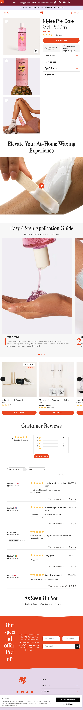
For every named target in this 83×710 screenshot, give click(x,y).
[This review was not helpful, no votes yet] (73, 499)
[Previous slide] (41, 379)
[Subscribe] (77, 646)
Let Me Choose (68, 704)
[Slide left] (2, 379)
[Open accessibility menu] (2, 1)
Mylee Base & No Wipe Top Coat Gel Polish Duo (55, 401)
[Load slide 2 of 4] (41, 354)
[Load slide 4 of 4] (44, 354)
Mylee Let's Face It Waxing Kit (13, 400)
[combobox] (37, 469)
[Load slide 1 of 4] (39, 354)
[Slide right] (79, 379)
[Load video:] (41, 186)
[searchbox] (14, 469)
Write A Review (41, 456)
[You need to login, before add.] (36, 51)
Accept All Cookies (68, 699)
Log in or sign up (69, 50)
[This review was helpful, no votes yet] (69, 499)
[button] (4, 13)
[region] (41, 702)
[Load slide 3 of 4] (43, 354)
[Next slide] (35, 379)
